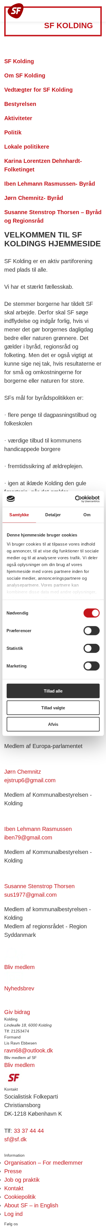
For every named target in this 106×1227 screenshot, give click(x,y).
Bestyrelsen (21, 104)
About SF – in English (31, 1205)
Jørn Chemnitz (22, 772)
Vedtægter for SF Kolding (39, 90)
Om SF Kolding (25, 75)
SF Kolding (20, 61)
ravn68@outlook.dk (28, 1050)
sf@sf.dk (15, 1139)
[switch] (91, 630)
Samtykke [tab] (19, 514)
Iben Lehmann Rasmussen (38, 829)
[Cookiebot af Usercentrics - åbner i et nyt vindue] (75, 499)
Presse (13, 1171)
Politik (13, 132)
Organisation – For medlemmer (43, 1163)
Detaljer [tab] (53, 514)
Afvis (53, 724)
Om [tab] (86, 514)
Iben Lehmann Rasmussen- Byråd (50, 184)
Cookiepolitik (20, 1197)
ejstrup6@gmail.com (30, 780)
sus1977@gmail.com (30, 895)
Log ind (13, 1214)
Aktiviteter (19, 118)
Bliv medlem (19, 1065)
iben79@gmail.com (28, 837)
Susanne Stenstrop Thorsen (39, 886)
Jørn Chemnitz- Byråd (34, 198)
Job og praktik (22, 1180)
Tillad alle (53, 691)
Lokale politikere (27, 147)
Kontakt (13, 1188)
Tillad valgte (53, 707)
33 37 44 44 (29, 1131)
